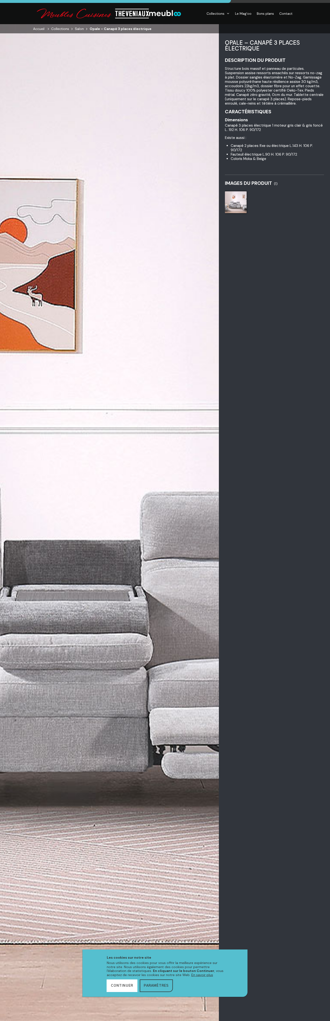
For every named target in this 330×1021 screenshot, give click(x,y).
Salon (79, 29)
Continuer (122, 985)
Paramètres (156, 985)
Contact (286, 13)
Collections (215, 13)
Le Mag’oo (243, 13)
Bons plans (265, 13)
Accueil (38, 29)
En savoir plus (202, 975)
